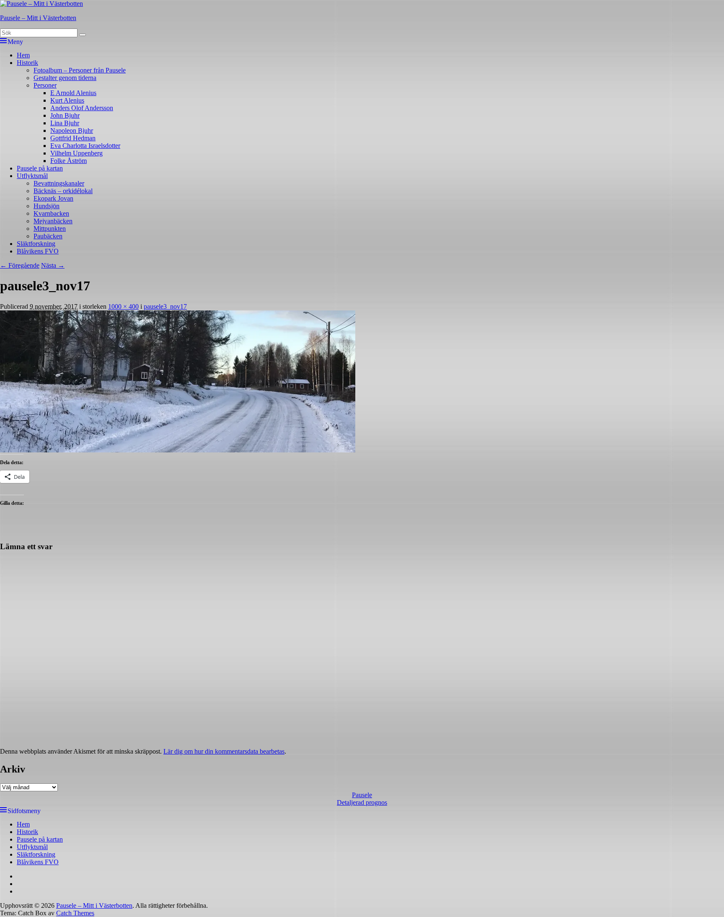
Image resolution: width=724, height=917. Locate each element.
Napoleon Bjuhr (71, 130)
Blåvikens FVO (38, 251)
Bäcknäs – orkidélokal (63, 190)
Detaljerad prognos (362, 802)
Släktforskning (36, 243)
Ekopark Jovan (53, 198)
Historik (27, 62)
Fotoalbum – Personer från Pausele (80, 70)
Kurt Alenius (67, 100)
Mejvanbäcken (53, 221)
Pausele (362, 794)
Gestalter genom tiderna (65, 77)
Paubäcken (48, 236)
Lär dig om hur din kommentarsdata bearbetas (223, 751)
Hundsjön (46, 205)
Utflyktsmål (32, 175)
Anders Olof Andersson (81, 107)
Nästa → (53, 265)
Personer (45, 85)
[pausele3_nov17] (177, 450)
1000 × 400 (123, 306)
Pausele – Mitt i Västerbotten (38, 17)
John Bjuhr (65, 115)
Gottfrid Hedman (73, 138)
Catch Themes (75, 913)
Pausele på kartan (40, 168)
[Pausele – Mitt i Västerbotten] (41, 3)
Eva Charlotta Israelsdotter (85, 145)
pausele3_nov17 (165, 306)
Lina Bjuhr (64, 123)
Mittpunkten (50, 228)
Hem (23, 55)
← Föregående (19, 265)
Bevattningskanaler (59, 183)
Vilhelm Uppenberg (76, 153)
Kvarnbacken (51, 213)
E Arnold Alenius (73, 92)
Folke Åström (68, 160)
